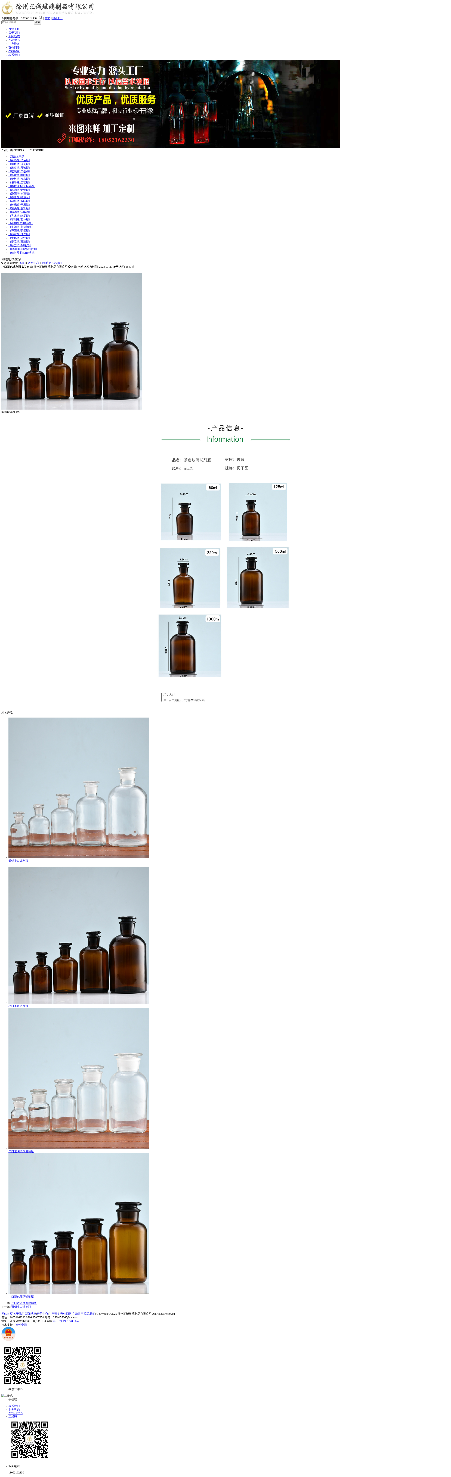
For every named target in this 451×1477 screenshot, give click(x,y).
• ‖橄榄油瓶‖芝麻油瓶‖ (21, 186)
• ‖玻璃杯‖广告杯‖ (19, 171)
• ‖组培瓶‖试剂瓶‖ (19, 164)
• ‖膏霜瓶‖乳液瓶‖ (19, 241)
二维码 (12, 1416)
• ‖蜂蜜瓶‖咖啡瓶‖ (19, 175)
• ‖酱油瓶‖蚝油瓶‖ (19, 189)
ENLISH (57, 18)
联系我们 (14, 54)
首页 (22, 262)
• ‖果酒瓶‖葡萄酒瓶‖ (20, 226)
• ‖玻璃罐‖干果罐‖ (19, 204)
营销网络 (14, 47)
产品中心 (14, 40)
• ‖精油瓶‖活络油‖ (19, 212)
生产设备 (14, 43)
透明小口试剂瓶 (18, 860)
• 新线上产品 (16, 156)
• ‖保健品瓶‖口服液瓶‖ (21, 252)
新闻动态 (14, 36)
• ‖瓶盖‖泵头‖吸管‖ (19, 245)
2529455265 (15, 1413)
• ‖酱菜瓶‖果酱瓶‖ (19, 167)
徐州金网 (21, 1324)
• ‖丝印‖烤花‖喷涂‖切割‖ (22, 249)
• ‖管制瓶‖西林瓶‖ (19, 219)
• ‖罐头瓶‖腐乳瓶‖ (19, 208)
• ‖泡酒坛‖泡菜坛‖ (19, 193)
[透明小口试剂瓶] (78, 857)
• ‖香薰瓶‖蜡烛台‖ (19, 197)
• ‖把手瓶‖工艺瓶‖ (19, 182)
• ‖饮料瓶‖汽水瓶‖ (19, 178)
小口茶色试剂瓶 (18, 1006)
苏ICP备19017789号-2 (66, 1321)
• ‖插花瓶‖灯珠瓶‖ (19, 234)
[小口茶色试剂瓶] (78, 1002)
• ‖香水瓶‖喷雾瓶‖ (19, 215)
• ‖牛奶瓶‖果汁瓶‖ (19, 237)
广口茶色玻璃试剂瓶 (21, 1296)
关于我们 (14, 32)
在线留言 (14, 51)
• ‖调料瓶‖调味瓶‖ (19, 201)
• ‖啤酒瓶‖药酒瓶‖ (19, 230)
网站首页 (14, 28)
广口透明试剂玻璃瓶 (21, 1151)
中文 (47, 18)
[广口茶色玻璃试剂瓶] (78, 1293)
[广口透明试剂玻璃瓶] (78, 1147)
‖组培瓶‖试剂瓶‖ (52, 262)
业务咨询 (14, 1409)
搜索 (37, 22)
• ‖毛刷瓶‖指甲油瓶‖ (20, 223)
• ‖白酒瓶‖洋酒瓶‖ (19, 160)
